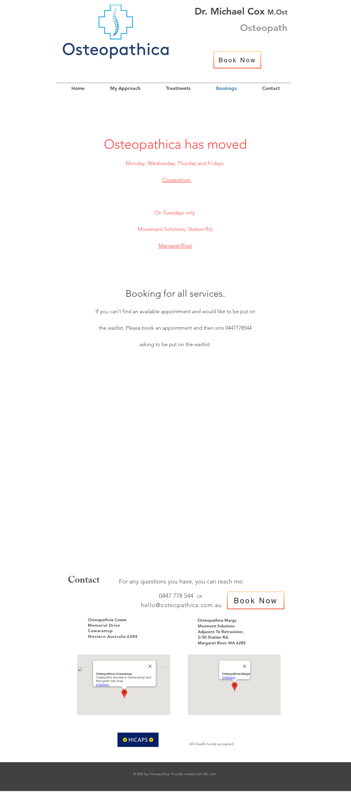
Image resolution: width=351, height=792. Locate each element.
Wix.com (209, 774)
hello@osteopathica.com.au (181, 605)
